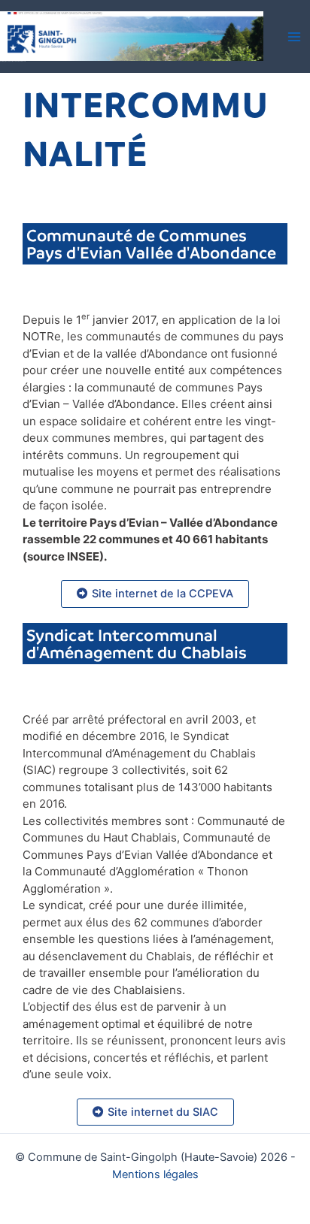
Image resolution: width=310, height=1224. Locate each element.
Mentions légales (155, 1174)
